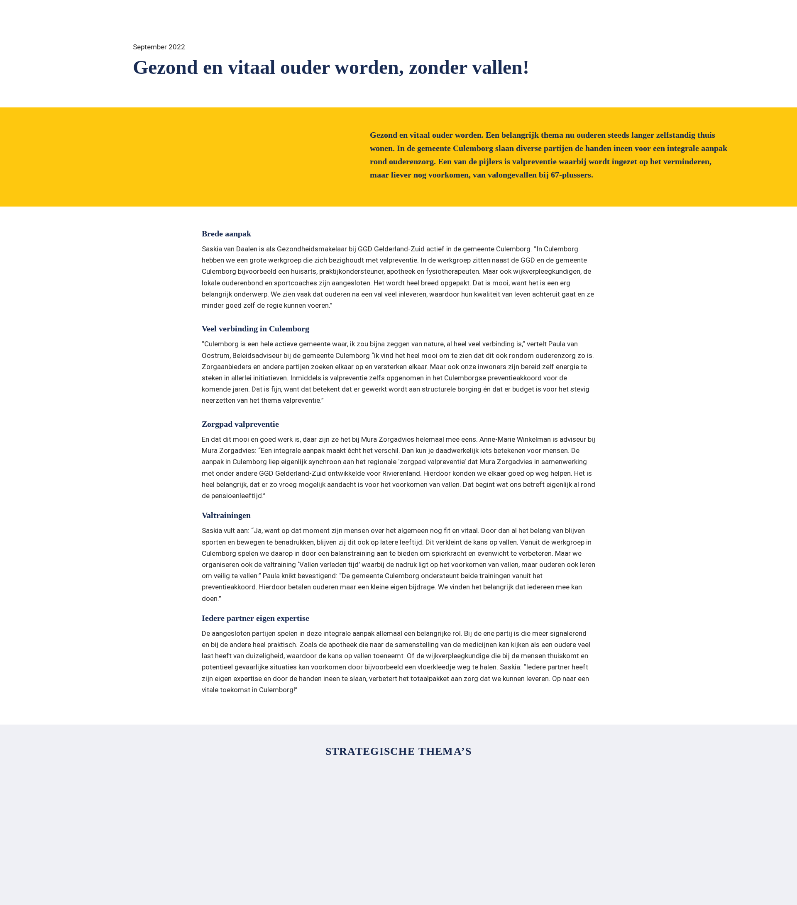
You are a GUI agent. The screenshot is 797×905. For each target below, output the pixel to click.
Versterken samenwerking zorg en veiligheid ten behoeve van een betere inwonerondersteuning (495, 794)
